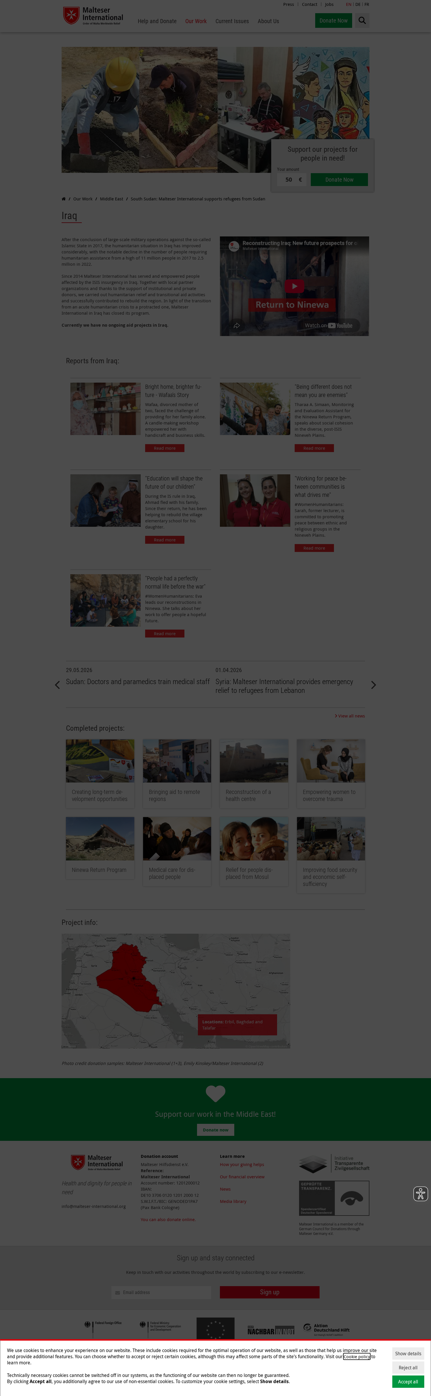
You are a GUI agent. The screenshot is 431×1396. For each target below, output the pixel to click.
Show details (408, 1353)
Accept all (408, 1381)
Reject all (408, 1367)
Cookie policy (357, 1356)
